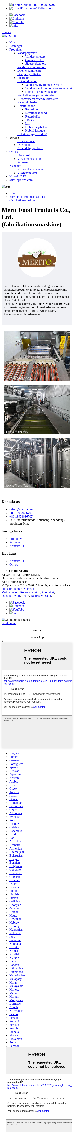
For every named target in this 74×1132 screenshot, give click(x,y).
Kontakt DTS (17, 176)
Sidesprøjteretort (35, 63)
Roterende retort (27, 81)
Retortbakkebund (36, 113)
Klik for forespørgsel (14, 581)
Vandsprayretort (27, 53)
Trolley (29, 120)
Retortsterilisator (41, 595)
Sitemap (29, 588)
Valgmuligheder (27, 102)
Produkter (15, 49)
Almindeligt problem (30, 148)
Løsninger (15, 46)
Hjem (12, 42)
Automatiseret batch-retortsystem (37, 98)
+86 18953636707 (38, 4)
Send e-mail (9, 623)
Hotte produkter (11, 588)
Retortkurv (32, 109)
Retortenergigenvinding (32, 134)
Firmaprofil (24, 155)
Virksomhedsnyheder (30, 169)
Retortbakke (32, 116)
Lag (27, 123)
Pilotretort (23, 77)
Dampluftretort (11, 595)
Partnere (22, 162)
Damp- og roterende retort (41, 91)
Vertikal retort (10, 592)
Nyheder (14, 165)
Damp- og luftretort (29, 74)
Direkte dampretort (29, 70)
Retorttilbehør (26, 106)
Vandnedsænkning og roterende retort (48, 88)
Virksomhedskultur (29, 158)
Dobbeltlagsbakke (36, 127)
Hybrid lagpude (35, 130)
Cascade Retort (34, 60)
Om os (13, 151)
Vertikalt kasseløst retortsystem (36, 95)
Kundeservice (26, 141)
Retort (25, 595)
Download (24, 144)
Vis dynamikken (27, 173)
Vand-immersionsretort (31, 67)
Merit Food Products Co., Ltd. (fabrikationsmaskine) (28, 198)
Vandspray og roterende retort (43, 84)
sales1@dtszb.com (37, 8)
